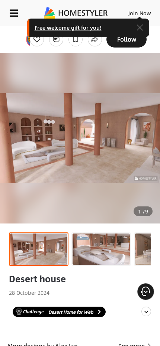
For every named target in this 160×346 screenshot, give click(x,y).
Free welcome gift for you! (68, 27)
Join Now (139, 13)
